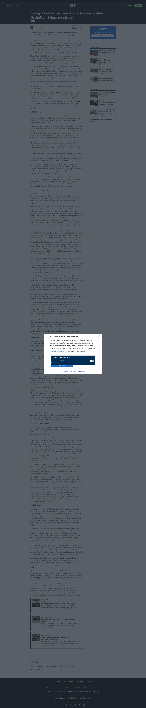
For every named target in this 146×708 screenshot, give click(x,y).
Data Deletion (64, 371)
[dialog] (73, 354)
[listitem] (72, 357)
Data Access (73, 371)
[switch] (92, 361)
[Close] (99, 336)
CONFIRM (62, 365)
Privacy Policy (81, 371)
